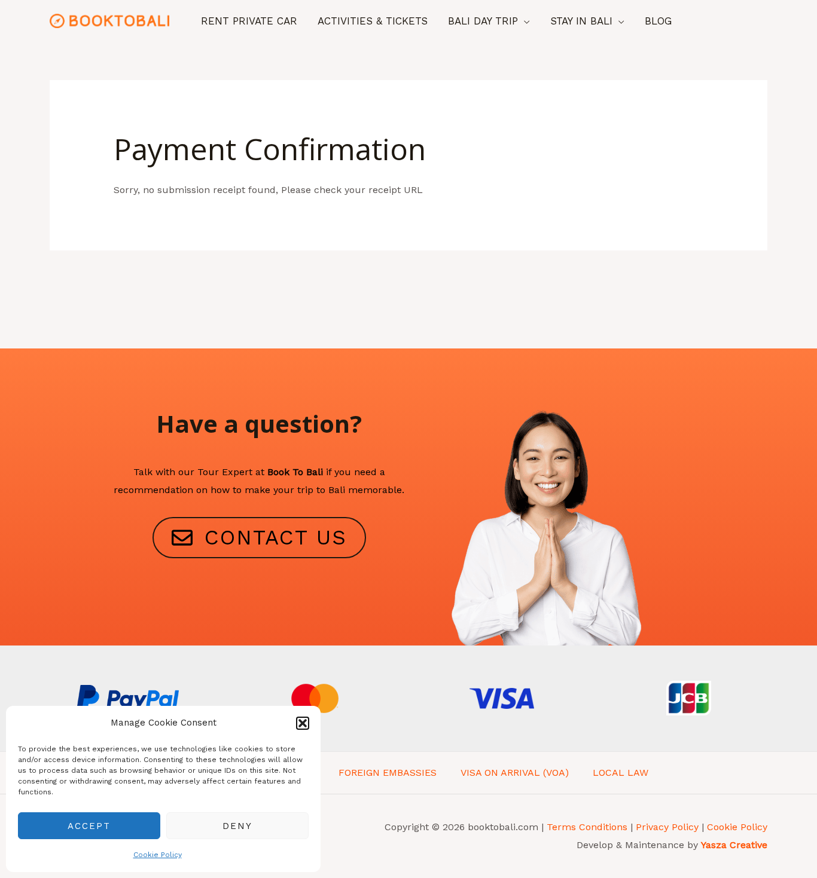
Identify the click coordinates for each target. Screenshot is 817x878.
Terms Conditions (587, 827)
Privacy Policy (669, 827)
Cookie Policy (157, 855)
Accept (89, 826)
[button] (303, 723)
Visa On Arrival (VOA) (515, 772)
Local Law (620, 772)
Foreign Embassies (388, 772)
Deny (237, 826)
